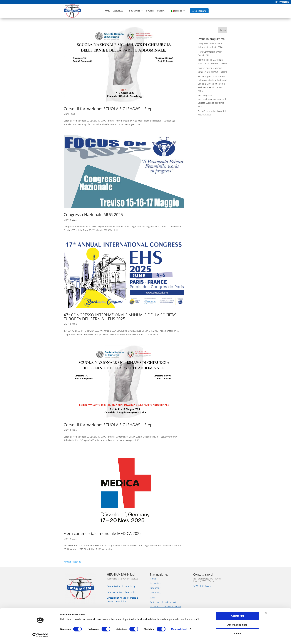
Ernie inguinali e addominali (163, 602)
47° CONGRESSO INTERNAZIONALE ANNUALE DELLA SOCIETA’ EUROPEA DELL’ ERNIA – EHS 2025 (120, 316)
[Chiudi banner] (266, 613)
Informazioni (282, 1)
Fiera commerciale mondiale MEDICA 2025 (103, 533)
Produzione (155, 587)
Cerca (223, 29)
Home (153, 578)
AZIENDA (118, 10)
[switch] (106, 629)
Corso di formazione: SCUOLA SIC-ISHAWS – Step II (110, 424)
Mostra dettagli (179, 629)
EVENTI (150, 10)
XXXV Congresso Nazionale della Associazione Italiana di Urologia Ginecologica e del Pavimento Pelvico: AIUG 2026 (212, 83)
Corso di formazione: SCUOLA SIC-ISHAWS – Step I (109, 108)
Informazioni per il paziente (121, 592)
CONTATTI (162, 10)
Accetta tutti (237, 615)
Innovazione (155, 583)
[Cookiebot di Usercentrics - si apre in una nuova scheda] (40, 635)
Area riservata (199, 10)
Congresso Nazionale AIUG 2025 (93, 214)
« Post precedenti (72, 561)
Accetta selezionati (237, 624)
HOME (107, 10)
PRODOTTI (134, 10)
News (152, 597)
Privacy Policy (128, 586)
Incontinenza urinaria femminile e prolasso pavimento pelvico (165, 608)
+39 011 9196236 (202, 585)
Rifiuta (237, 633)
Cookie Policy (113, 586)
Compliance (155, 592)
